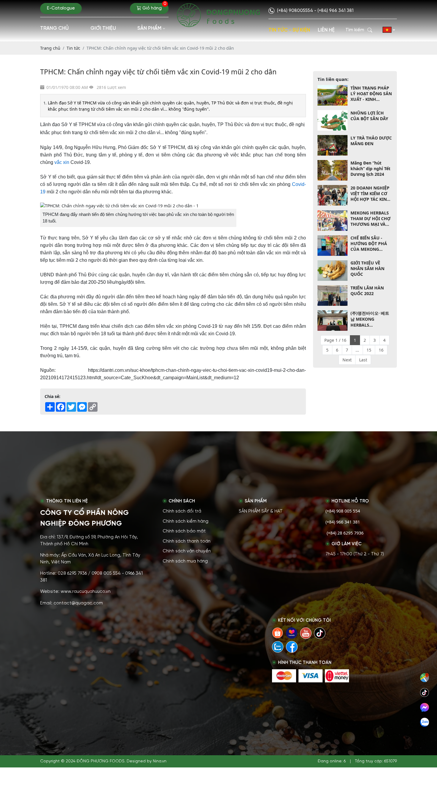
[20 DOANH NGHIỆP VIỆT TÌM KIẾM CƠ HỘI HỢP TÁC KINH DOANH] (332, 195)
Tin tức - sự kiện (289, 30)
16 (381, 350)
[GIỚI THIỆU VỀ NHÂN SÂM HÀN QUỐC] (332, 270)
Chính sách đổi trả (182, 511)
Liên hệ (326, 30)
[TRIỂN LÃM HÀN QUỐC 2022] (332, 295)
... (357, 350)
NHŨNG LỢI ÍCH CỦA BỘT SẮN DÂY (369, 115)
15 (369, 350)
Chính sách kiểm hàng (185, 521)
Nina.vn (159, 761)
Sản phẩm (149, 28)
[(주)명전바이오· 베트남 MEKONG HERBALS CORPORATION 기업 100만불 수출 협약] (332, 320)
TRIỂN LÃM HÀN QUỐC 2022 (367, 291)
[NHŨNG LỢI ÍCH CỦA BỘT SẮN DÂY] (332, 120)
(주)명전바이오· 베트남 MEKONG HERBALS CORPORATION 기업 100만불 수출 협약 (370, 319)
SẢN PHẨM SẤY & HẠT (261, 511)
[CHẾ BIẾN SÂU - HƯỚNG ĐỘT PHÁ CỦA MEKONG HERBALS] (332, 245)
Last (363, 360)
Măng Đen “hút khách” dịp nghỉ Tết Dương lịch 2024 (370, 168)
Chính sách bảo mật (184, 531)
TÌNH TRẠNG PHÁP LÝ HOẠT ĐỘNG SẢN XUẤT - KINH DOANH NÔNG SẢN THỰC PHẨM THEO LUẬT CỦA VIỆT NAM (371, 93)
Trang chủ (54, 28)
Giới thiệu (103, 28)
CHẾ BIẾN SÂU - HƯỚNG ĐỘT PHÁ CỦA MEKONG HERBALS (368, 243)
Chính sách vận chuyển (187, 551)
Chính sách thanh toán (186, 541)
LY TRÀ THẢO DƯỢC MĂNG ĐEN (371, 140)
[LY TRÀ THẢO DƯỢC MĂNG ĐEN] (332, 145)
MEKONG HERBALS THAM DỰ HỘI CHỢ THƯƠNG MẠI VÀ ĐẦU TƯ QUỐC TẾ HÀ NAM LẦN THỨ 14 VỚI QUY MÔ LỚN (370, 218)
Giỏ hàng (153, 7)
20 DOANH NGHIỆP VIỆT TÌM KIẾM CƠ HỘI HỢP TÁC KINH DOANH (370, 193)
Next (347, 360)
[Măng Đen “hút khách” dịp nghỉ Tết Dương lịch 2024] (332, 170)
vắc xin (61, 162)
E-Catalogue (61, 8)
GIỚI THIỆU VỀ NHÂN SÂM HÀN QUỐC (367, 268)
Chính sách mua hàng (185, 561)
